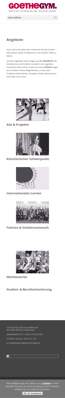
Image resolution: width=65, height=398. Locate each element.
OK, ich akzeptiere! (32, 393)
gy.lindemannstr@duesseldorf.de (23, 343)
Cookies (46, 383)
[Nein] (61, 388)
